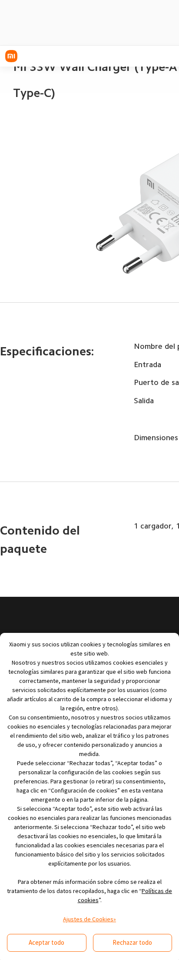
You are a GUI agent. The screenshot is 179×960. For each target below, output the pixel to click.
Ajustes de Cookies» (89, 919)
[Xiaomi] (11, 56)
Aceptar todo (46, 942)
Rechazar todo (132, 942)
